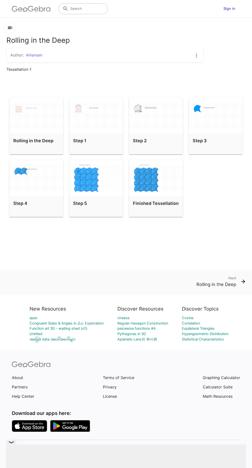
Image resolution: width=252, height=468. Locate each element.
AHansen (34, 55)
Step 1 (79, 140)
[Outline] (10, 28)
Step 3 (200, 140)
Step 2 (140, 140)
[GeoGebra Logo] (31, 9)
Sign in (229, 8)
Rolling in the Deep (33, 140)
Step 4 (20, 203)
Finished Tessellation (156, 203)
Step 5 (80, 203)
